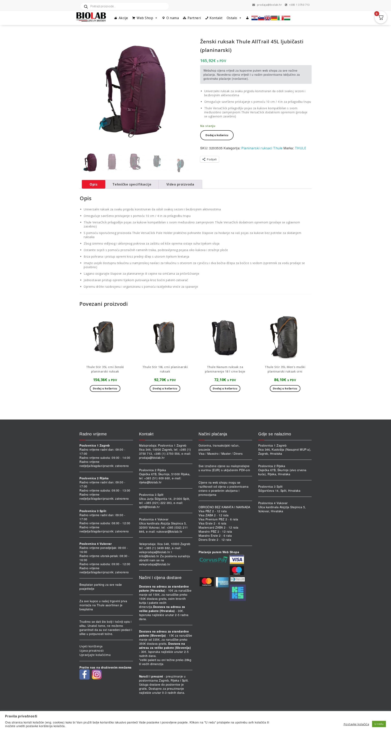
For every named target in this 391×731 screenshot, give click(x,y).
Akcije (123, 18)
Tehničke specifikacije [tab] (132, 184)
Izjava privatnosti (91, 650)
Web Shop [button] (145, 18)
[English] (267, 18)
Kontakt (216, 18)
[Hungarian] (287, 18)
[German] (274, 18)
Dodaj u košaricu (216, 135)
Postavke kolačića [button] (356, 724)
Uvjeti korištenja (91, 646)
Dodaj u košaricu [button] (105, 388)
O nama (172, 18)
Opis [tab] (93, 184)
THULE (300, 148)
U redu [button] (379, 724)
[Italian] (280, 18)
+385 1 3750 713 (299, 5)
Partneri (194, 18)
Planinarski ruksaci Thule (262, 148)
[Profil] (247, 18)
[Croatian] (254, 18)
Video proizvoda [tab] (180, 184)
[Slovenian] (261, 18)
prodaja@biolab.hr (269, 5)
